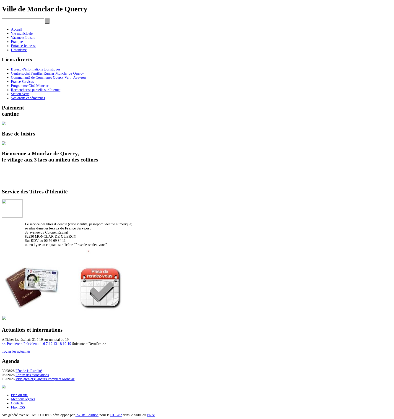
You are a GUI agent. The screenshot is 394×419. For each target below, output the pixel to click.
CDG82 (116, 415)
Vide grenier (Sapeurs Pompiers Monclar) (45, 379)
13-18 (57, 344)
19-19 (67, 344)
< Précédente (30, 344)
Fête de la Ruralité (29, 371)
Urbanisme (19, 50)
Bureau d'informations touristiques (35, 69)
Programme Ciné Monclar (29, 86)
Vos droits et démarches (28, 98)
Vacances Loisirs (23, 37)
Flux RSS (18, 407)
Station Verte (20, 94)
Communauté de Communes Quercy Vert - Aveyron (48, 77)
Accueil (16, 29)
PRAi (151, 415)
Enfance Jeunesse (23, 46)
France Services (22, 81)
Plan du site (19, 395)
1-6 (42, 344)
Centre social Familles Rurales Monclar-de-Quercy (47, 73)
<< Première (11, 344)
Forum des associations (32, 375)
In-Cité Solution (86, 415)
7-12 (49, 344)
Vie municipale (22, 33)
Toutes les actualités (16, 351)
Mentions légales (23, 399)
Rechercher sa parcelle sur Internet (35, 90)
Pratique (17, 42)
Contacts (17, 403)
